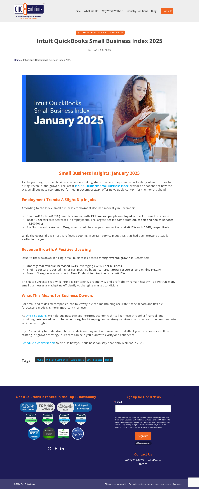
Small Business (94, 359)
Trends (108, 359)
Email (118, 402)
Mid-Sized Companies (57, 359)
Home (17, 59)
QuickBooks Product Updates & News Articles (100, 32)
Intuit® (39, 359)
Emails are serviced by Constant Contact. (148, 427)
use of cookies (174, 484)
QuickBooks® (77, 359)
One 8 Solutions (36, 315)
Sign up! (143, 436)
